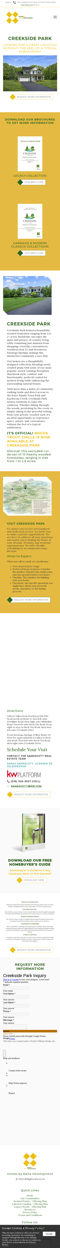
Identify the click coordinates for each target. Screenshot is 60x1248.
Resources (30, 1209)
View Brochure (33, 182)
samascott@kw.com (26, 786)
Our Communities (30, 1198)
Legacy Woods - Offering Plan (30, 1206)
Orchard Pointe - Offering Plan (30, 1201)
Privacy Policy (30, 1212)
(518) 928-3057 (27, 5)
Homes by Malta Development (30, 1173)
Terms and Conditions (30, 1215)
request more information (34, 97)
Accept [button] (49, 1234)
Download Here (34, 880)
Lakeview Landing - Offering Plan (30, 1204)
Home (30, 1195)
